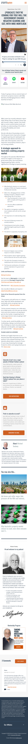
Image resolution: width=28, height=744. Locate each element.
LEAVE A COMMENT (20, 661)
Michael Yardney (6, 275)
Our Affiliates (8, 724)
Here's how (7, 347)
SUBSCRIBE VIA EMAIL (13, 433)
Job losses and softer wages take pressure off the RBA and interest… (13, 497)
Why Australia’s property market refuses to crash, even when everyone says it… (14, 528)
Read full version (12, 687)
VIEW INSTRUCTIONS (14, 396)
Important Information (16, 735)
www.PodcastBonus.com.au (9, 291)
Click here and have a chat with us (11, 282)
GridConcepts (19, 738)
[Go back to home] (6, 2)
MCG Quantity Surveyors (18, 285)
